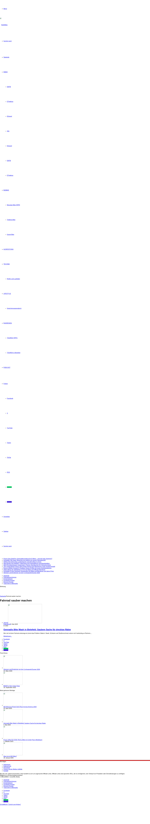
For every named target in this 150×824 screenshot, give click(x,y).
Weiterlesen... (7, 636)
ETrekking (10, 101)
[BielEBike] (4, 25)
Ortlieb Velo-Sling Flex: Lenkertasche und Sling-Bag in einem (22, 562)
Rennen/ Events (8, 582)
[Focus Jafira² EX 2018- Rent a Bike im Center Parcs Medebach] (13, 738)
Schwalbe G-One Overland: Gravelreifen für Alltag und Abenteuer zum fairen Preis (28, 571)
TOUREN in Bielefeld (13, 352)
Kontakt (5, 771)
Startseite (6, 57)
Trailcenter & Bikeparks (10, 583)
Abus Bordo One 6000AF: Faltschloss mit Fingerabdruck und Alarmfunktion (26, 563)
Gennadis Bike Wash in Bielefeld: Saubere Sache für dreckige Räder (37, 629)
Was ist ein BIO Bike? (10, 756)
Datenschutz (7, 766)
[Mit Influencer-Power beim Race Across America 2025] (13, 705)
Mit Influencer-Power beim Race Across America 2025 (20, 707)
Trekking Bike (11, 219)
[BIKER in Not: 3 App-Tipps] (13, 684)
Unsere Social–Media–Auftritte (12, 769)
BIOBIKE (6, 190)
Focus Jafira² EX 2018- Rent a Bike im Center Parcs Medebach (22, 740)
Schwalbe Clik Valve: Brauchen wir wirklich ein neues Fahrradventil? (24, 560)
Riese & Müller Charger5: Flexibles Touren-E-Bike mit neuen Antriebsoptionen (27, 568)
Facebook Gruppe (9, 580)
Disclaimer (6, 767)
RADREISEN (7, 323)
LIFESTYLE (7, 293)
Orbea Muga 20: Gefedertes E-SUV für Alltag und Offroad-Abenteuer (24, 569)
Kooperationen (8, 579)
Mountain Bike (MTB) (13, 205)
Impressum (6, 764)
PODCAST (6, 367)
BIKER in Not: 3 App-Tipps (11, 686)
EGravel (9, 116)
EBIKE (5, 72)
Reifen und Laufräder (13, 279)
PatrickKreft (7, 624)
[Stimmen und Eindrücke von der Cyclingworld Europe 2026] (13, 668)
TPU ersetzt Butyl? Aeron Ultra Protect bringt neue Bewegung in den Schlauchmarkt (29, 566)
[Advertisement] (31, 591)
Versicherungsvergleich (14, 308)
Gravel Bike (10, 234)
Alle (8, 131)
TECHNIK (6, 264)
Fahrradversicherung (9, 577)
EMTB (9, 87)
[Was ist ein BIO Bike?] (13, 755)
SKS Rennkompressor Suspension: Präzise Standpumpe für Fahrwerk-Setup (27, 565)
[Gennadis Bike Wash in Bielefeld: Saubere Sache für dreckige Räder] (13, 721)
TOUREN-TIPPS (12, 338)
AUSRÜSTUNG (8, 249)
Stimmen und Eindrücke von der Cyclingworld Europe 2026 (21, 573)
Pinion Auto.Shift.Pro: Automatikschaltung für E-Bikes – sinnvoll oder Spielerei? (27, 558)
